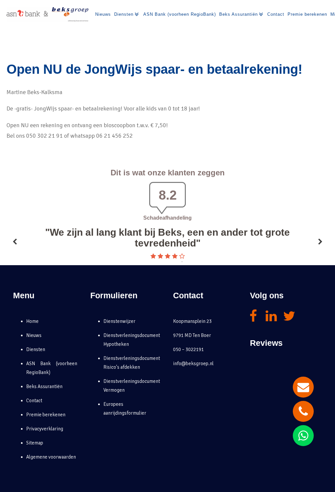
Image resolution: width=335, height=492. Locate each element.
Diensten (123, 14)
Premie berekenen (307, 14)
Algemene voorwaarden (51, 457)
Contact (275, 14)
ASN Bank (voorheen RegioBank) (179, 14)
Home (32, 321)
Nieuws (103, 14)
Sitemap (34, 443)
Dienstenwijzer (119, 321)
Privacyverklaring (44, 429)
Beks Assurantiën (238, 14)
